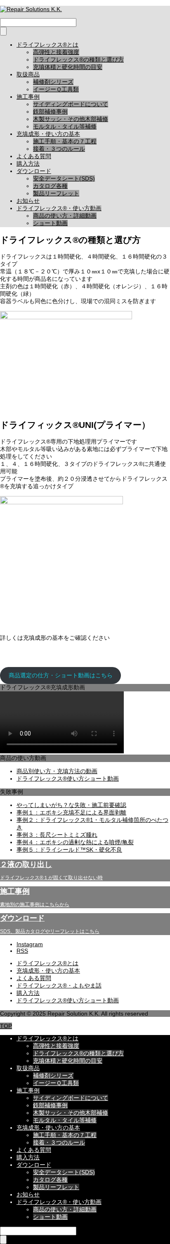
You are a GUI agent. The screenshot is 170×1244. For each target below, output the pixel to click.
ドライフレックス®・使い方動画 (59, 208)
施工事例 (28, 96)
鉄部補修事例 (50, 111)
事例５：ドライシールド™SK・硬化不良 (69, 849)
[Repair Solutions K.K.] (31, 9)
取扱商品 (28, 74)
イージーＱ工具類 (56, 89)
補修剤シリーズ (53, 81)
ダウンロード (34, 171)
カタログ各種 (50, 186)
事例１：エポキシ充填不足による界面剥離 (71, 812)
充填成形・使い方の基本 (48, 134)
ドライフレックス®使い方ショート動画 (68, 778)
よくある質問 (34, 156)
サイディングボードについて (70, 104)
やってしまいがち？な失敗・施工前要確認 (71, 805)
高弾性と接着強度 (56, 52)
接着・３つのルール (59, 148)
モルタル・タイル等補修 (65, 126)
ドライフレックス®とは (47, 44)
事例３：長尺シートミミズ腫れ (57, 834)
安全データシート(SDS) (64, 178)
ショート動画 (50, 223)
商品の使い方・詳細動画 (65, 215)
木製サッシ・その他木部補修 (70, 119)
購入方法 (28, 163)
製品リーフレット (56, 193)
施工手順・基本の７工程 (65, 141)
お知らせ (28, 200)
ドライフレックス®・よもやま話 (59, 985)
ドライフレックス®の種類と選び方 (78, 59)
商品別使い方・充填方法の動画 (57, 771)
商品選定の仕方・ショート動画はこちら (61, 675)
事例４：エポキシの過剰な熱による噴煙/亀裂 (75, 842)
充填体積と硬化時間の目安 (67, 67)
